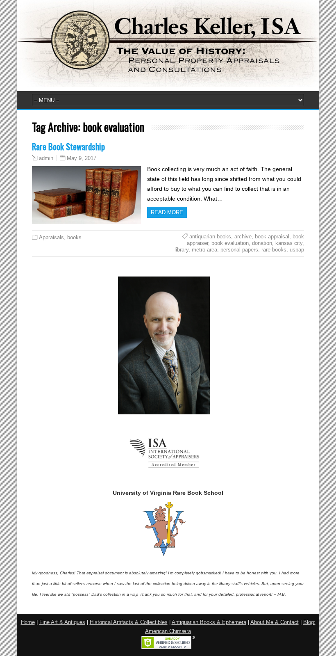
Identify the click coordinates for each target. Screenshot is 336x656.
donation (262, 243)
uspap (297, 250)
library (181, 250)
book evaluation (230, 243)
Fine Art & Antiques (62, 622)
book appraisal (272, 236)
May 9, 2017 (81, 158)
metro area (204, 250)
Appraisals (51, 237)
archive (243, 236)
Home (28, 622)
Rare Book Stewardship (68, 146)
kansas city (288, 243)
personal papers (239, 250)
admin (46, 158)
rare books (273, 250)
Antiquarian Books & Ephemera (209, 622)
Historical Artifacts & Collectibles (129, 622)
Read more (167, 212)
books (74, 237)
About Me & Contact (274, 622)
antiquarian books (210, 236)
